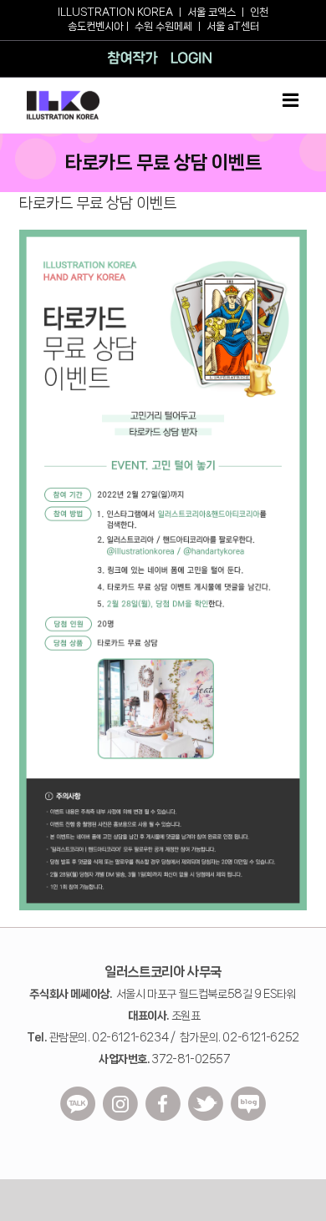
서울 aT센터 (232, 26)
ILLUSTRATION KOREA (115, 12)
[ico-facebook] (163, 1092)
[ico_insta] (120, 1092)
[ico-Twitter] (205, 1092)
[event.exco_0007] (162, 235)
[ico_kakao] (77, 1092)
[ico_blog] (248, 1092)
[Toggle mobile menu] (292, 100)
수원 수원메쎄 (163, 26)
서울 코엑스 (211, 12)
